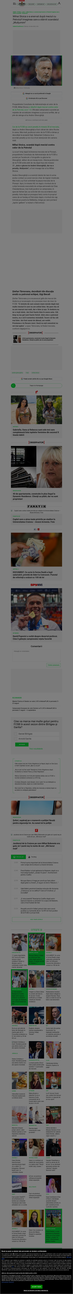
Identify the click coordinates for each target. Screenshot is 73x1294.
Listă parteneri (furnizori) (8, 1282)
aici (13, 1266)
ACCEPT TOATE (36, 1286)
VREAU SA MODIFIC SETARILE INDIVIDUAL (36, 1290)
